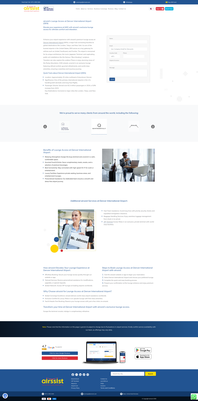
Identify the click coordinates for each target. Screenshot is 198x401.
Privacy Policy (75, 388)
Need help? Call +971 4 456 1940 (31, 2)
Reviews (111, 9)
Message (112, 67)
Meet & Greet (75, 379)
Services (90, 9)
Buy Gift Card (172, 2)
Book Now (169, 9)
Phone (125, 53)
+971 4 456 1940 (49, 393)
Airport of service (114, 60)
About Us (74, 383)
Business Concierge (100, 9)
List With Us (104, 381)
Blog (116, 9)
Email (111, 46)
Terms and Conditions (108, 388)
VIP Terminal (108, 222)
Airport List (74, 386)
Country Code (113, 53)
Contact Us (122, 9)
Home (78, 9)
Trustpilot (58, 347)
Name (111, 38)
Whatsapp (129, 2)
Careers (103, 386)
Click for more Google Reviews (60, 353)
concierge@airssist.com (83, 2)
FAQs (102, 383)
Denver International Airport (53, 42)
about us (84, 9)
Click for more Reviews (59, 358)
